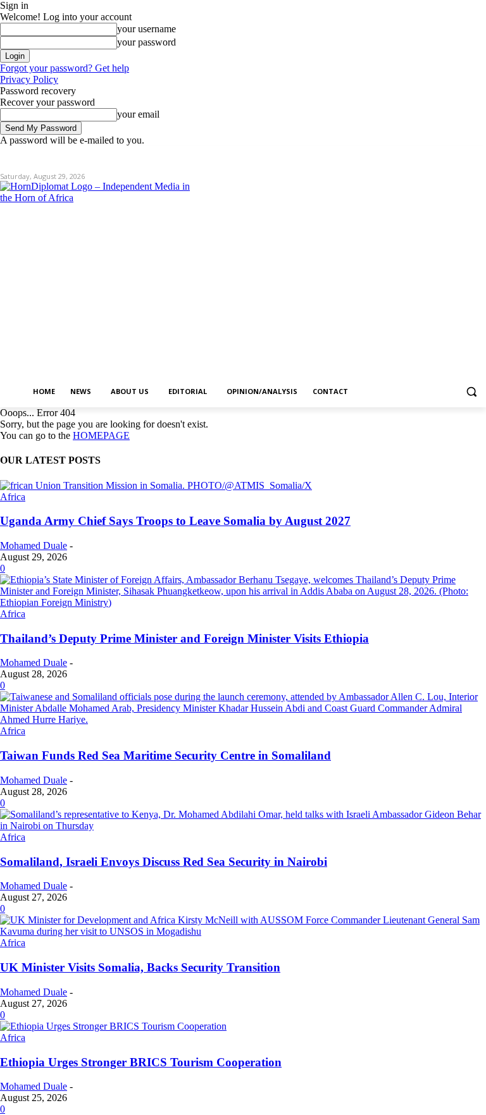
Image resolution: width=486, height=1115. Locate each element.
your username (146, 28)
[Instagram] (426, 155)
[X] (444, 155)
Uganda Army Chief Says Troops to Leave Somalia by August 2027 (175, 520)
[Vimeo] (461, 155)
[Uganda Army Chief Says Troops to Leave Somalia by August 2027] (156, 485)
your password (146, 42)
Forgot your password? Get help (64, 68)
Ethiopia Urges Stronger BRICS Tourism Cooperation (141, 1062)
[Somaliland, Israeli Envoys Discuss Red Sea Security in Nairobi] (243, 825)
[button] (471, 392)
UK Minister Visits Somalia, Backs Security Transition (140, 967)
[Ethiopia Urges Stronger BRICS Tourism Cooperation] (113, 1026)
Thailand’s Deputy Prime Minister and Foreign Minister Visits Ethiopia (184, 638)
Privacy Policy (29, 79)
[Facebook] (408, 155)
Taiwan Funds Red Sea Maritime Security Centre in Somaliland (165, 755)
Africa (12, 496)
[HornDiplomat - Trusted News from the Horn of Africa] (95, 279)
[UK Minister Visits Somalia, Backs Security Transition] (243, 931)
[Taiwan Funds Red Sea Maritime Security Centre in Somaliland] (243, 719)
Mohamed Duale (33, 545)
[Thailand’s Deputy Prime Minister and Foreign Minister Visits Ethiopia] (243, 602)
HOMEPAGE (101, 435)
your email (138, 114)
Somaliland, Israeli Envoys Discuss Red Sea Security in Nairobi (163, 861)
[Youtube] (478, 155)
